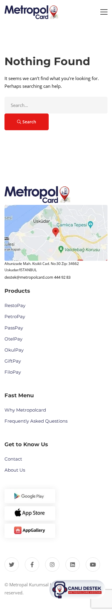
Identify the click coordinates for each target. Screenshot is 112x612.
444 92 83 (62, 277)
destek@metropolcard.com (28, 277)
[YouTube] (93, 564)
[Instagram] (52, 564)
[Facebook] (32, 564)
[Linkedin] (72, 564)
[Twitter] (11, 564)
